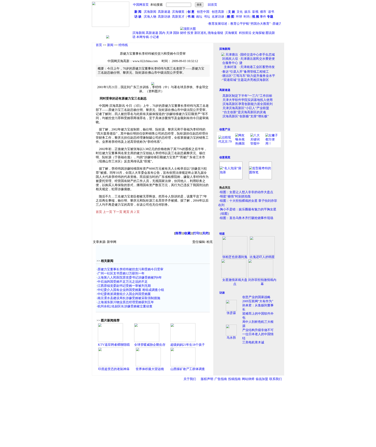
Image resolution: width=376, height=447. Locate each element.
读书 (271, 11)
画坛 (199, 16)
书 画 (190, 16)
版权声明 (207, 379)
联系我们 (275, 379)
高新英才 (179, 16)
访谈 (222, 292)
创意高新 (218, 11)
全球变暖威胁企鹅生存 (149, 344)
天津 (169, 32)
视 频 (255, 16)
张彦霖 (231, 313)
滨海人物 (150, 16)
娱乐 (247, 11)
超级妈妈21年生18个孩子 (187, 344)
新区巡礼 (200, 32)
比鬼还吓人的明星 (262, 257)
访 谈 (137, 16)
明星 (222, 233)
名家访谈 (218, 16)
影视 (255, 11)
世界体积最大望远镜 (150, 369)
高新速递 (164, 11)
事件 (262, 16)
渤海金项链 (215, 32)
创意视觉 (224, 157)
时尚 (247, 16)
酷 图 (230, 16)
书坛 (207, 16)
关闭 (205, 233)
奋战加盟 (262, 379)
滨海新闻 (150, 11)
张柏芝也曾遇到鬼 (234, 257)
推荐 (178, 233)
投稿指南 (234, 379)
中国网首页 (141, 4)
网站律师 (248, 379)
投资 (190, 32)
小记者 (154, 37)
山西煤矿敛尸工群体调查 (187, 369)
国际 (176, 32)
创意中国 (203, 11)
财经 (183, 32)
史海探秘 (258, 32)
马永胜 (231, 337)
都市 (263, 11)
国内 (162, 32)
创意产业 (224, 129)
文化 (239, 11)
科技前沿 (245, 32)
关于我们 (189, 379)
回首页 (212, 4)
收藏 (187, 233)
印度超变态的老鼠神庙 (113, 369)
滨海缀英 (178, 11)
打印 (196, 233)
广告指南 (220, 379)
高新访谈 (164, 16)
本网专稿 (142, 37)
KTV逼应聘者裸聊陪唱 (114, 344)
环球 (239, 16)
